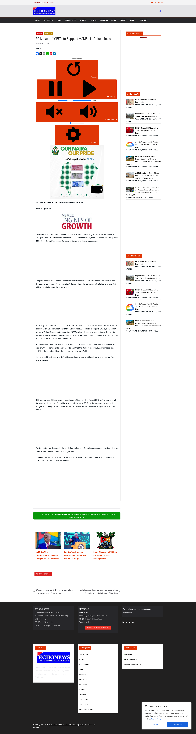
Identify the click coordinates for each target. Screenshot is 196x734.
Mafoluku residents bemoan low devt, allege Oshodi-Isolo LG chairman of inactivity (99, 591)
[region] (166, 715)
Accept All (178, 724)
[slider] (65, 100)
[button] (135, 20)
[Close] (189, 704)
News (81, 659)
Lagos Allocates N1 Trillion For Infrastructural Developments (105, 555)
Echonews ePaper (86, 709)
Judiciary (82, 694)
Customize (155, 724)
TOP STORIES (48, 20)
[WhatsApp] (47, 53)
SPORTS (83, 20)
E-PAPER (123, 20)
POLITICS (93, 20)
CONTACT (143, 20)
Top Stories (83, 655)
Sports (82, 669)
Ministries (83, 684)
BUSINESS (104, 20)
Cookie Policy (156, 719)
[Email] (44, 53)
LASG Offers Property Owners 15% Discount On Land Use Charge (75, 555)
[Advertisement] (55, 261)
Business (82, 674)
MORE (132, 20)
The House (83, 699)
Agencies (82, 689)
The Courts (83, 704)
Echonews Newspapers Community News (66, 724)
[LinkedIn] (54, 53)
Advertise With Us (130, 659)
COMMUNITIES (70, 20)
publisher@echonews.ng (50, 625)
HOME (37, 20)
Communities (84, 664)
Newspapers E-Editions (132, 664)
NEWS (59, 20)
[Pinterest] (51, 53)
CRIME (113, 20)
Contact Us (128, 655)
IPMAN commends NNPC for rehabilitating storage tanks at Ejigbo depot (54, 591)
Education (83, 679)
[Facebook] (37, 53)
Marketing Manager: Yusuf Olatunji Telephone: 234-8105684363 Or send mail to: (93, 615)
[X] (40, 53)
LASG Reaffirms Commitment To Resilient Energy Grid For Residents (47, 555)
